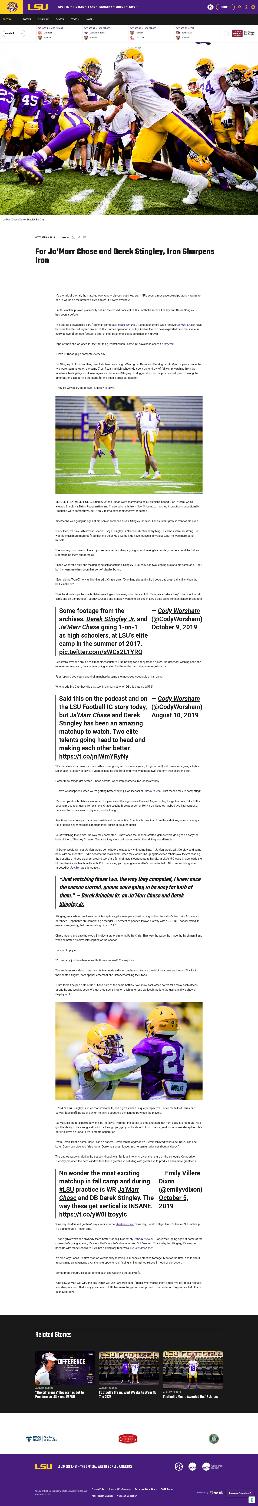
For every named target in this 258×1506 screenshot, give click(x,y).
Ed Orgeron (167, 344)
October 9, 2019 (174, 627)
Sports (63, 7)
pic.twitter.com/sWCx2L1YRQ (101, 652)
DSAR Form (167, 1489)
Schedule (43, 19)
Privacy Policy (98, 1489)
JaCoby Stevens (144, 1239)
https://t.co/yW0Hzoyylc (93, 1214)
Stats (74, 19)
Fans (91, 7)
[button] (30, 33)
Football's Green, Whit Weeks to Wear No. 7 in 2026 (128, 1395)
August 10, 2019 (175, 715)
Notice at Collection (127, 1496)
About (120, 7)
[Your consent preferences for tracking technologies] (252, 1499)
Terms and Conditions (146, 1489)
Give (132, 7)
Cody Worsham (179, 611)
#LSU (66, 1189)
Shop (227, 7)
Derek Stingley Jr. (128, 324)
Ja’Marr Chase (186, 324)
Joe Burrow (77, 867)
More (89, 19)
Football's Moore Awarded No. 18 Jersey (191, 1397)
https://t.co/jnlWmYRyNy (93, 756)
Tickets (78, 7)
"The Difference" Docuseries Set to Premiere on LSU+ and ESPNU (59, 1395)
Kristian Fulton (125, 1224)
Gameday (105, 7)
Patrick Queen (152, 791)
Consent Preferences (120, 1489)
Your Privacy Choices (102, 1496)
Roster (27, 19)
